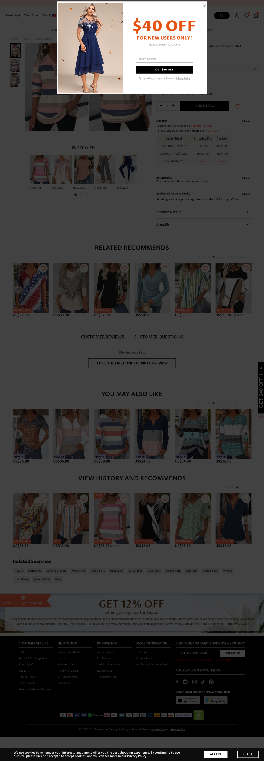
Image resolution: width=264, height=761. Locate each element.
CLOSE (248, 754)
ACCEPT (216, 754)
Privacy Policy (136, 756)
